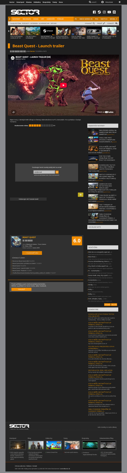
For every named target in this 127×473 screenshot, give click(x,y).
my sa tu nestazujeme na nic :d (97, 343)
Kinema (29, 2)
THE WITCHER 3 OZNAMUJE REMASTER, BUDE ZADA (32, 38)
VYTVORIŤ (107, 304)
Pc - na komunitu (93, 271)
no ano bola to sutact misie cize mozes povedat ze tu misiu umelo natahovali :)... (102, 336)
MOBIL (112, 19)
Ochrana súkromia (20, 466)
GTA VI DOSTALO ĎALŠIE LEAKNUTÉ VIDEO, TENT (62, 37)
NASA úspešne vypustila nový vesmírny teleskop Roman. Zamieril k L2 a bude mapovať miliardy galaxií (17, 455)
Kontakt (35, 466)
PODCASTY (25, 23)
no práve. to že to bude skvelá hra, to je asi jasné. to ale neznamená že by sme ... (101, 327)
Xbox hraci (91, 257)
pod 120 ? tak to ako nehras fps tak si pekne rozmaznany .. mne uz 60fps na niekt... (101, 319)
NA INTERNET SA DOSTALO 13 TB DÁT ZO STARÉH (48, 37)
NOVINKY (16, 19)
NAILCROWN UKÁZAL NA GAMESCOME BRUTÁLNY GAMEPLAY (108, 132)
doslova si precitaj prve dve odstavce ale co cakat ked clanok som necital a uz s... (101, 405)
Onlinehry (37, 2)
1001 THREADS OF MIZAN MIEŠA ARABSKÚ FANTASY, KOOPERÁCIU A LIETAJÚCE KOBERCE (102, 208)
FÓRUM (60, 19)
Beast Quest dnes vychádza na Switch (24, 263)
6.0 (77, 240)
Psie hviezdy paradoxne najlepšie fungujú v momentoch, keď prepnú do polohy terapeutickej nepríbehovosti (35, 455)
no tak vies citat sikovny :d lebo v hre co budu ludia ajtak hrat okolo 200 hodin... (101, 366)
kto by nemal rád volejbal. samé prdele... (100, 372)
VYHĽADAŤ (88, 23)
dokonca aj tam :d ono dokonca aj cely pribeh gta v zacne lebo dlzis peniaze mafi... (101, 388)
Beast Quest (16, 266)
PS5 (96, 19)
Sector (11, 2)
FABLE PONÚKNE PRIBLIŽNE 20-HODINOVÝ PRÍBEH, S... (99, 410)
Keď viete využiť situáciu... (72, 452)
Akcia (26, 246)
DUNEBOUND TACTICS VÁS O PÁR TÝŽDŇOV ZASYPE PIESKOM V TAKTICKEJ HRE (101, 168)
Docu (61, 2)
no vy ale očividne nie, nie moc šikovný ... (100, 359)
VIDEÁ (35, 19)
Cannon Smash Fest (51, 452)
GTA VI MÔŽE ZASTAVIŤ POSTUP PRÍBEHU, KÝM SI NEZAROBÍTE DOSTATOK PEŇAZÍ (102, 150)
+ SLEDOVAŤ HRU (32, 253)
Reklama (29, 466)
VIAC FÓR (114, 304)
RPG (30, 246)
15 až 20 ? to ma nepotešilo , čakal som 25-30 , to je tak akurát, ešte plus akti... (102, 414)
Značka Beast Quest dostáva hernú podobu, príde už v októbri (31, 273)
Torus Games (42, 244)
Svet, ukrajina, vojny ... (95, 299)
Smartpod (20, 2)
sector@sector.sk (65, 469)
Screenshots (92, 280)
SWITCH (104, 19)
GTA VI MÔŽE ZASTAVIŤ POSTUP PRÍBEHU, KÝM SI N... (99, 324)
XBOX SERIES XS (86, 19)
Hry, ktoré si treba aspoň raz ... (98, 266)
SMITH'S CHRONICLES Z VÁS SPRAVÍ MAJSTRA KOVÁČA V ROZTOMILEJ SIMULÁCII (102, 177)
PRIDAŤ (99, 23)
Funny (55, 2)
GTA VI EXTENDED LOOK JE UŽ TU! (16, 37)
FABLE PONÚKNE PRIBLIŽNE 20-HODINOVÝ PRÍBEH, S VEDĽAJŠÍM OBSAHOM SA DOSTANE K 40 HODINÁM (102, 218)
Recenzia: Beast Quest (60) (21, 261)
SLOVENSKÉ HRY (44, 23)
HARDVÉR (51, 19)
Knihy (90, 289)
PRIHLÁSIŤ (21, 289)
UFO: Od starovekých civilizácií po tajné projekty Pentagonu (108, 454)
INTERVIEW (34, 23)
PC (76, 19)
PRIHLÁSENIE (109, 2)
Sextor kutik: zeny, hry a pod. (98, 275)
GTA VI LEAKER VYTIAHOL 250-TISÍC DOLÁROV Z (78, 37)
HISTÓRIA (18, 23)
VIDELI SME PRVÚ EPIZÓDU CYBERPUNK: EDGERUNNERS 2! (107, 140)
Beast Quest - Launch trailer (21, 268)
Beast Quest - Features (19, 270)
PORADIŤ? (110, 23)
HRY (42, 19)
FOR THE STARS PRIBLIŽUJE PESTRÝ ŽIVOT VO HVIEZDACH (107, 158)
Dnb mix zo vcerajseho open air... (99, 252)
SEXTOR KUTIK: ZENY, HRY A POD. (100, 370)
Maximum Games (31, 244)
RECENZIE (27, 19)
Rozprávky (47, 2)
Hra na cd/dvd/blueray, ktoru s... (99, 261)
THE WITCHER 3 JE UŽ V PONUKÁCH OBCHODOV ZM (109, 37)
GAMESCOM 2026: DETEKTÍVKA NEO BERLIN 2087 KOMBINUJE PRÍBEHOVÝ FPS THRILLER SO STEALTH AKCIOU (102, 188)
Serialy (90, 285)
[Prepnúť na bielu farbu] (120, 2)
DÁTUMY (54, 23)
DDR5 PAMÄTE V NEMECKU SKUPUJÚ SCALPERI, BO (93, 37)
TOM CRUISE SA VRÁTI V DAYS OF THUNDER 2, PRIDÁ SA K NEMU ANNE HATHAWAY (102, 198)
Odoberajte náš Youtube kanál (28, 199)
